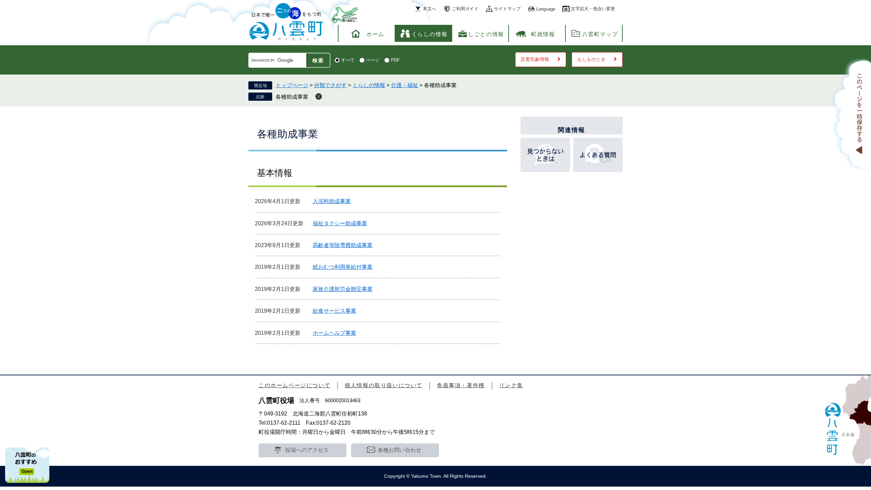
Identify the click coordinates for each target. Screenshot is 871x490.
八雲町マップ (600, 34)
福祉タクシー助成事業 (340, 223)
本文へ (429, 8)
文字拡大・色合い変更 (593, 8)
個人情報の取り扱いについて (384, 385)
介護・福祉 (404, 85)
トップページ (292, 85)
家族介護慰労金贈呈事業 (343, 289)
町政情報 (543, 34)
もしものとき (591, 59)
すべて (348, 60)
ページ (372, 60)
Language (545, 9)
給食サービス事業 (334, 311)
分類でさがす (330, 85)
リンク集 (511, 385)
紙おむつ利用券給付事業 (343, 267)
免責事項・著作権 (461, 385)
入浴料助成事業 (332, 201)
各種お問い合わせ (399, 450)
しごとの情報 (486, 34)
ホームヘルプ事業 (334, 333)
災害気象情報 (535, 59)
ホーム (375, 34)
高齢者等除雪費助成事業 (343, 245)
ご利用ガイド (465, 8)
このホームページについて (294, 385)
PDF (395, 60)
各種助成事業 (292, 97)
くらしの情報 (430, 34)
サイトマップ (507, 8)
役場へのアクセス (307, 450)
